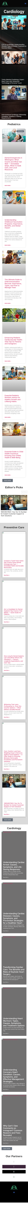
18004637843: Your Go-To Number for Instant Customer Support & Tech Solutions (14, 514)
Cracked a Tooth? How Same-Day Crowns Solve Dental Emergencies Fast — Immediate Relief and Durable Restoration (14, 564)
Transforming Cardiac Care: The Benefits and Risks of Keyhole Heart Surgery (13, 970)
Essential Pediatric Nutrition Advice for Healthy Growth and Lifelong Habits (12, 398)
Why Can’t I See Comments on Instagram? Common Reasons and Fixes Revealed (12, 1130)
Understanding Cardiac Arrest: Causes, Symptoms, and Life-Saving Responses (14, 866)
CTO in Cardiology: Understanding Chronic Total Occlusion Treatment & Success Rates (14, 46)
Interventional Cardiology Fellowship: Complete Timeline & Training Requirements (14, 116)
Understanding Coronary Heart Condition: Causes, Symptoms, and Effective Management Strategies (13, 1076)
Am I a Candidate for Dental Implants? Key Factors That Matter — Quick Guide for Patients (13, 611)
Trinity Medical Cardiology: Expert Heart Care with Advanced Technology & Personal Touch (13, 81)
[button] (25, 3)
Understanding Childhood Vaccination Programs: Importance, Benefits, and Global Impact (14, 224)
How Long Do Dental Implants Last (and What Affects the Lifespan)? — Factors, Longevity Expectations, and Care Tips (14, 659)
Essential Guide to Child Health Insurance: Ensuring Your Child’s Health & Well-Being (14, 455)
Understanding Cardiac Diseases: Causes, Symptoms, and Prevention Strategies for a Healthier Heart (14, 918)
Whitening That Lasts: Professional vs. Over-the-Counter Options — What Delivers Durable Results (13, 707)
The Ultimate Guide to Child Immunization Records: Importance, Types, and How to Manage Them (13, 283)
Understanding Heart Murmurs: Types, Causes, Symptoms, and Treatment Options (13, 1022)
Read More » (8, 185)
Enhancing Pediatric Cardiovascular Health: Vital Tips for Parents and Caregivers (13, 341)
